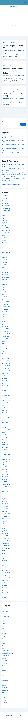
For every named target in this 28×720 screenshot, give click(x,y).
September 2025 (6, 215)
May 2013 (4, 558)
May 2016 (4, 469)
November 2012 (6, 572)
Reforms (4, 682)
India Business (5, 650)
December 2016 (6, 452)
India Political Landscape (8, 653)
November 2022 (6, 282)
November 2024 (6, 232)
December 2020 (6, 333)
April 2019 (4, 383)
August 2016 (5, 462)
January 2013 (5, 568)
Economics (4, 626)
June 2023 (4, 264)
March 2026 (5, 203)
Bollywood (4, 609)
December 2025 (6, 208)
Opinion (4, 678)
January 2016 (5, 479)
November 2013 (6, 543)
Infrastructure (5, 658)
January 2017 (5, 449)
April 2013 (4, 560)
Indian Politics (5, 655)
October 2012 (5, 575)
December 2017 (6, 422)
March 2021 (5, 326)
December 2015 (6, 481)
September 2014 (6, 518)
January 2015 (5, 508)
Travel (3, 697)
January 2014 (5, 538)
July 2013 (4, 553)
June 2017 (4, 437)
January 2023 (5, 277)
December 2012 (6, 570)
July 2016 (4, 464)
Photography (5, 680)
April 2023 (4, 269)
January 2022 (5, 304)
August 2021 (5, 314)
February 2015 (5, 506)
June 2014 (4, 526)
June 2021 (4, 319)
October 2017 (5, 427)
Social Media (5, 690)
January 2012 (5, 597)
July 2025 (4, 220)
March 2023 (5, 272)
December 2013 (6, 541)
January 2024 (5, 250)
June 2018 (4, 407)
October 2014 (5, 516)
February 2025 (5, 227)
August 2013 (5, 550)
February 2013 (5, 565)
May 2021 (4, 321)
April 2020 (4, 353)
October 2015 (5, 486)
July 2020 (4, 346)
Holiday (3, 643)
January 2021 (5, 331)
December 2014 (6, 511)
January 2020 (5, 361)
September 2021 (6, 311)
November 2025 (6, 210)
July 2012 (4, 582)
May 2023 (4, 267)
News (3, 675)
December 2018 (6, 393)
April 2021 (4, 324)
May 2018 (4, 410)
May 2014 (4, 528)
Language (4, 660)
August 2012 (5, 580)
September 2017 (6, 430)
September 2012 (6, 577)
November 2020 (6, 336)
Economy (4, 628)
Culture (3, 623)
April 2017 (4, 442)
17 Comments (21, 50)
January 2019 (5, 390)
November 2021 (6, 306)
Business (4, 613)
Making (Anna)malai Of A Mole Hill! (10, 153)
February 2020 (5, 358)
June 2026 (4, 198)
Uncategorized (5, 702)
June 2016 (4, 467)
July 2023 (4, 262)
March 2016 (5, 474)
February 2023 (5, 274)
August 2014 (5, 521)
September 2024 (6, 235)
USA (3, 705)
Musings (4, 670)
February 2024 (5, 247)
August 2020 (5, 343)
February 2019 (5, 388)
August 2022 (5, 287)
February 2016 (5, 476)
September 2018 (6, 400)
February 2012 (5, 595)
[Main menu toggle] (25, 2)
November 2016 (6, 454)
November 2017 (6, 425)
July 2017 (4, 435)
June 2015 (4, 496)
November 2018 (6, 395)
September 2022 (6, 284)
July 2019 (4, 375)
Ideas (3, 646)
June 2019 (4, 378)
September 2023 (6, 257)
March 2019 (5, 385)
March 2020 (5, 356)
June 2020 (4, 348)
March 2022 (5, 299)
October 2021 (5, 309)
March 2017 (5, 444)
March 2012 (5, 592)
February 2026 (5, 205)
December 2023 (6, 252)
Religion (4, 685)
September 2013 (6, 548)
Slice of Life (4, 687)
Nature (3, 673)
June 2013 (4, 555)
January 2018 (5, 420)
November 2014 (6, 513)
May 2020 (4, 351)
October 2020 (5, 338)
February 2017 (5, 447)
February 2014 (5, 536)
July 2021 (4, 316)
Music (3, 668)
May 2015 (4, 499)
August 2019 (5, 373)
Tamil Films (4, 692)
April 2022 (4, 297)
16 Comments (21, 98)
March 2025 (5, 225)
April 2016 (4, 471)
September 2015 (6, 489)
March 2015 (5, 503)
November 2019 (6, 366)
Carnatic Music (5, 616)
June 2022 (4, 292)
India (3, 648)
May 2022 (4, 294)
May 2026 (4, 200)
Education (4, 631)
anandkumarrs (5, 164)
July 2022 (4, 289)
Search (3, 121)
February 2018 (5, 417)
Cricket (3, 621)
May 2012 (4, 587)
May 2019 (4, 380)
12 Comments (21, 75)
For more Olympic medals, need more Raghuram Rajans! (13, 71)
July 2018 (4, 405)
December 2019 (6, 363)
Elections (4, 633)
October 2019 (5, 368)
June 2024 (4, 240)
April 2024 (4, 242)
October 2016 (5, 457)
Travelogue (4, 700)
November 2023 (6, 255)
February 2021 (5, 329)
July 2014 (4, 523)
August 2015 (5, 491)
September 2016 (6, 459)
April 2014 (4, 531)
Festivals (4, 638)
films (3, 641)
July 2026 (4, 196)
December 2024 (6, 230)
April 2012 (4, 590)
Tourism (4, 695)
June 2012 (4, 585)
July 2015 (4, 494)
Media (3, 665)
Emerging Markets (6, 636)
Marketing (4, 663)
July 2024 (4, 237)
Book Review (5, 611)
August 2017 (5, 432)
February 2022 (5, 301)
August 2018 (5, 402)
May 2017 (4, 439)
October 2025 (5, 213)
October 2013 (5, 545)
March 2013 (5, 563)
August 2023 (5, 260)
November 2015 (6, 484)
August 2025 (5, 218)
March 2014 (5, 533)
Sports (11, 65)
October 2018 (5, 398)
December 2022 (6, 279)
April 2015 (4, 501)
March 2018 (5, 415)
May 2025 (4, 223)
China (3, 618)
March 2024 (5, 245)
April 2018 (4, 412)
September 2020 (6, 341)
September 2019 (6, 370)
